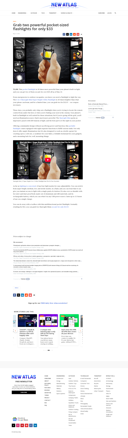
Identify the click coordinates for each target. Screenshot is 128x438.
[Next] (80, 331)
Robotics (59, 391)
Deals (14, 21)
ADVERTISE (47, 393)
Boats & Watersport (72, 392)
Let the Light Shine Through (95, 108)
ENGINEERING (22, 13)
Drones (82, 386)
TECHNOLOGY (84, 376)
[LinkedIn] (71, 34)
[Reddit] (74, 34)
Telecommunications (86, 408)
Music (82, 398)
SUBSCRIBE (101, 13)
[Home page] (64, 5)
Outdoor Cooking (73, 409)
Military (59, 388)
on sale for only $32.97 (60, 207)
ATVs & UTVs (72, 388)
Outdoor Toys (72, 383)
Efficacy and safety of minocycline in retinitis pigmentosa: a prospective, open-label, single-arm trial (38, 256)
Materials (59, 386)
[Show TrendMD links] (81, 278)
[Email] (81, 34)
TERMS (46, 395)
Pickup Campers (73, 412)
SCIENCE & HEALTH (66, 13)
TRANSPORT (52, 13)
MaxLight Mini (64, 118)
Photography (84, 403)
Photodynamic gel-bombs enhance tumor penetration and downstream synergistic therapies (36, 245)
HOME (13, 13)
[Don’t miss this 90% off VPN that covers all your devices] (68, 320)
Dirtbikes (71, 400)
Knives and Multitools (72, 406)
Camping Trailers (73, 398)
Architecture (60, 378)
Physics (108, 391)
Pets (81, 401)
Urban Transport (98, 391)
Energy (58, 381)
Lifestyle (82, 396)
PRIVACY (46, 398)
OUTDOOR (34, 13)
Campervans (72, 395)
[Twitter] (67, 34)
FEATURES (47, 387)
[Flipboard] (78, 34)
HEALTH (108, 393)
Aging (107, 396)
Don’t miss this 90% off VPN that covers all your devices (68, 331)
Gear (70, 378)
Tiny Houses (72, 386)
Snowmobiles (72, 423)
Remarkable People (85, 406)
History (82, 391)
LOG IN (109, 13)
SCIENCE (108, 378)
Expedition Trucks (73, 403)
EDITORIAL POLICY (47, 384)
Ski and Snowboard (72, 419)
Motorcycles (97, 388)
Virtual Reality (84, 411)
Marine (96, 386)
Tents (70, 425)
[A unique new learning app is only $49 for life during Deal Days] (47, 320)
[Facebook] (64, 34)
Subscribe (24, 392)
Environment (109, 388)
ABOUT (46, 381)
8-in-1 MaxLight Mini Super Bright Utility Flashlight (36, 100)
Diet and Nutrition (111, 401)
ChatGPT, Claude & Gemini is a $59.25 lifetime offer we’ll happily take (26, 332)
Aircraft (96, 378)
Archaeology (109, 381)
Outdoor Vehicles (73, 381)
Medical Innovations (109, 411)
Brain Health (109, 398)
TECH (43, 13)
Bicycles (96, 383)
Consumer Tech (84, 383)
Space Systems (61, 393)
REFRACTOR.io (110, 376)
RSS (45, 403)
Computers (83, 381)
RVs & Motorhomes (72, 415)
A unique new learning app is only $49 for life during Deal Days (47, 332)
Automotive (97, 381)
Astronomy (109, 383)
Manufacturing (61, 383)
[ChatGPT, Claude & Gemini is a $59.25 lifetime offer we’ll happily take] (27, 320)
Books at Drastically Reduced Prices (97, 104)
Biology (108, 386)
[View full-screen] (81, 39)
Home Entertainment (86, 393)
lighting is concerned (28, 186)
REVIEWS (47, 390)
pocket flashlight (29, 89)
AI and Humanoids (85, 378)
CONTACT (47, 400)
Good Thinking (84, 388)
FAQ (45, 405)
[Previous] (15, 331)
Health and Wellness (109, 415)
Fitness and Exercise (109, 404)
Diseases (108, 408)
